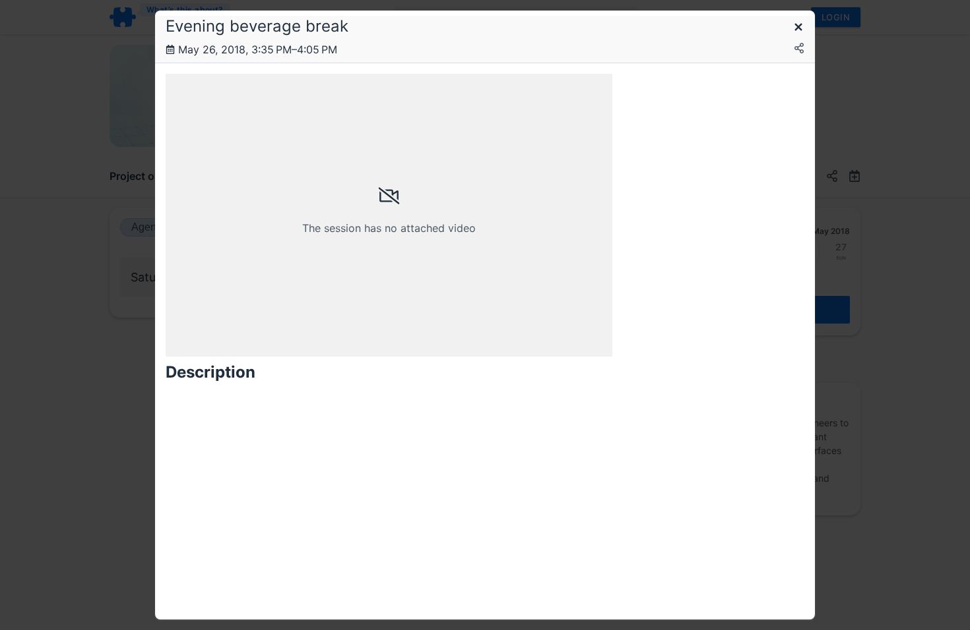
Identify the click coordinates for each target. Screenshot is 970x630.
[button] (798, 28)
